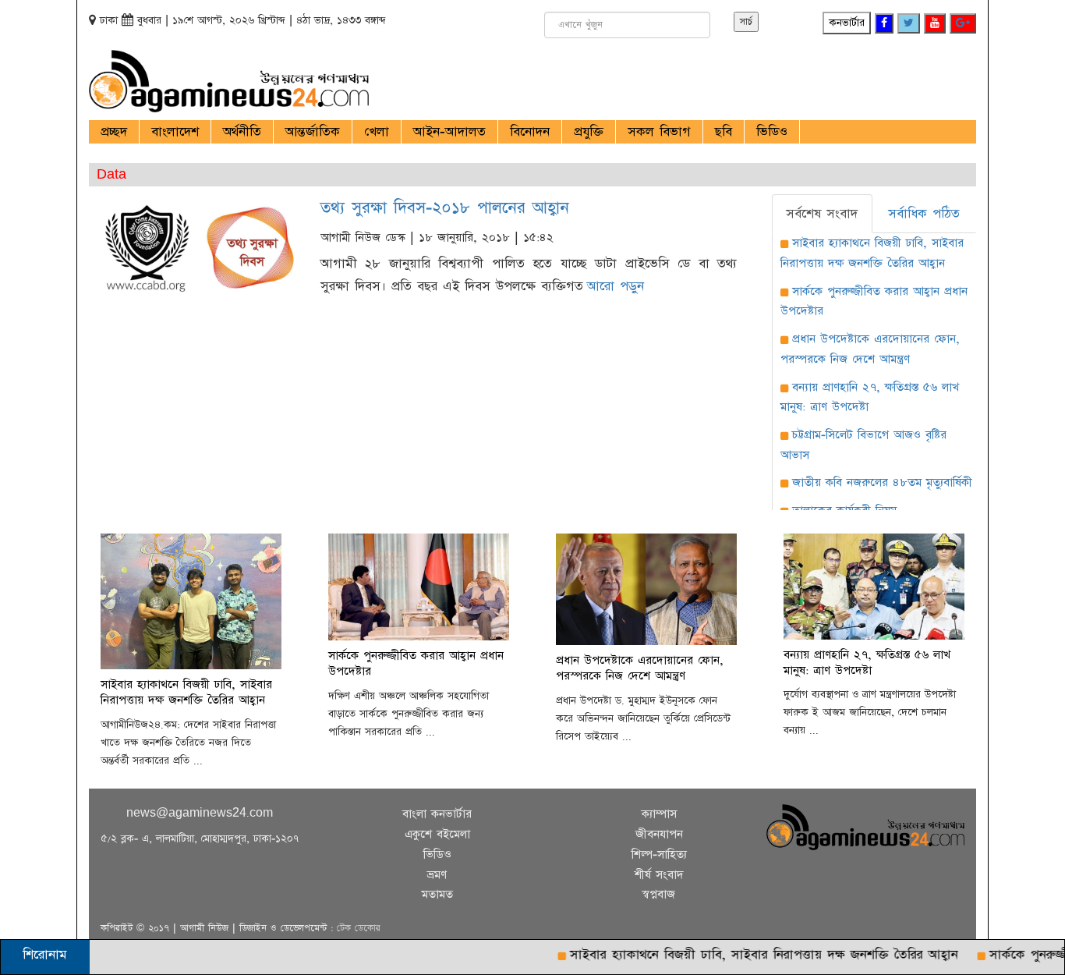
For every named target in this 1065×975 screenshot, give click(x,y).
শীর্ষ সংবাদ (659, 875)
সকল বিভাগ (659, 131)
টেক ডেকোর (358, 928)
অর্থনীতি (242, 131)
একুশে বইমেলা (437, 834)
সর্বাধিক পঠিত (924, 213)
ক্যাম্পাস (659, 814)
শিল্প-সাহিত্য (659, 854)
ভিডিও (771, 131)
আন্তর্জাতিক (312, 131)
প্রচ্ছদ (114, 131)
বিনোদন (530, 131)
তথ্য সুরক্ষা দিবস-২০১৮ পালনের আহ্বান (444, 208)
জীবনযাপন (659, 834)
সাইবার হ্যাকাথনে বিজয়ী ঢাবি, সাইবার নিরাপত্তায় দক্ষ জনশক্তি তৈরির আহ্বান (744, 954)
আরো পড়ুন (615, 286)
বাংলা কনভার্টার (437, 814)
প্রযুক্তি (588, 131)
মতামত (437, 894)
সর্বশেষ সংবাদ (822, 213)
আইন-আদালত (449, 131)
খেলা (376, 131)
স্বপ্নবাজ (658, 894)
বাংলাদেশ (175, 131)
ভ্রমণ (437, 875)
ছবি (723, 131)
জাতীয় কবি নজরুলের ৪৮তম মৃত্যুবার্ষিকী (882, 482)
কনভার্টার (847, 23)
